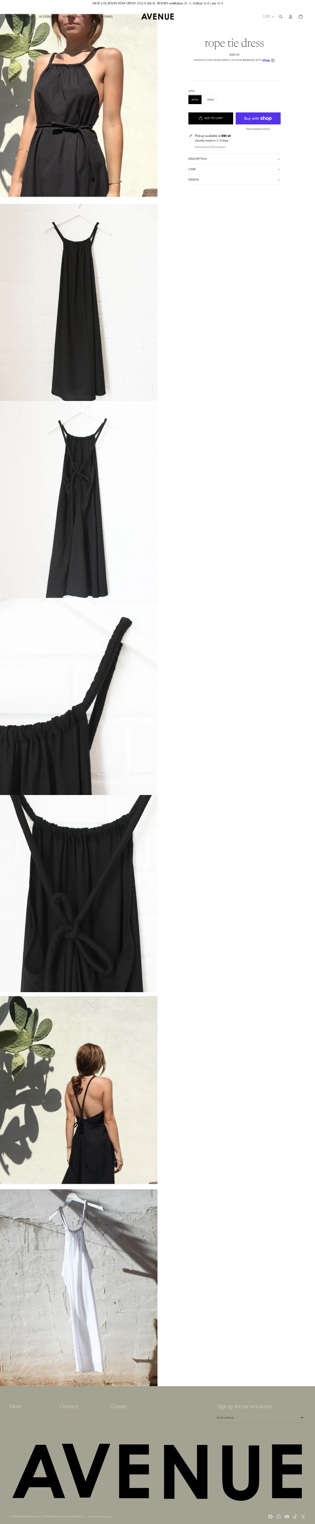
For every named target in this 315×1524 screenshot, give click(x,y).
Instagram (67, 1417)
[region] (157, 3)
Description (197, 159)
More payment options (258, 128)
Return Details (20, 1429)
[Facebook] (270, 1516)
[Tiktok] (295, 1516)
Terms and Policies (100, 1516)
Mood (13, 1435)
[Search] (281, 17)
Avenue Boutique (31, 1516)
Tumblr (65, 1423)
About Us (16, 1417)
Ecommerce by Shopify (69, 1516)
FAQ (12, 1423)
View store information (210, 147)
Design (193, 179)
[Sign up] (302, 1418)
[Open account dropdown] (290, 17)
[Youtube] (287, 1516)
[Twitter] (303, 1516)
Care (192, 169)
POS (46, 1516)
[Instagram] (278, 1516)
